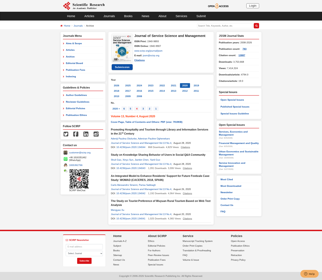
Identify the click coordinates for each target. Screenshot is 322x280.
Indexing (71, 76)
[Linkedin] (85, 134)
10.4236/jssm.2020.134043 (130, 168)
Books (128, 16)
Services (181, 16)
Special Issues (155, 264)
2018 (116, 91)
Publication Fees (75, 70)
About (162, 16)
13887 (241, 55)
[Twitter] (66, 134)
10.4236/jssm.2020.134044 (130, 147)
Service (188, 236)
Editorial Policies (75, 108)
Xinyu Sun (128, 159)
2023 (150, 85)
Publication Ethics (76, 115)
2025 (128, 85)
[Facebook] (75, 134)
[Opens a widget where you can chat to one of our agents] (309, 274)
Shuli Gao (116, 159)
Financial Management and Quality (239, 143)
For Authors (154, 250)
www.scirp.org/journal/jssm (148, 50)
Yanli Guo (155, 159)
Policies (236, 236)
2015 (150, 91)
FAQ (223, 211)
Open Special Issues (232, 99)
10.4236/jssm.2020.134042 (130, 193)
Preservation (237, 250)
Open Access (238, 241)
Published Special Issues (235, 106)
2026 (116, 85)
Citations (139, 60)
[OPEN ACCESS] (218, 5)
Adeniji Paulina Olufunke (124, 138)
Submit (201, 16)
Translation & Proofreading (197, 250)
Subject (117, 245)
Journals (109, 16)
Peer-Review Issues (158, 255)
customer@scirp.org (80, 152)
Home (71, 16)
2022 (162, 85)
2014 (162, 91)
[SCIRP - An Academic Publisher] (84, 5)
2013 (173, 91)
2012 (185, 91)
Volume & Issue (191, 260)
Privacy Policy (238, 260)
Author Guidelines (76, 95)
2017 (128, 91)
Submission (122, 67)
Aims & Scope (74, 43)
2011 (196, 91)
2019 (196, 85)
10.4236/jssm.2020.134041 (130, 218)
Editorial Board (74, 63)
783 (245, 49)
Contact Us (227, 205)
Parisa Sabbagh (147, 185)
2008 (139, 96)
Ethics (151, 241)
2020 (185, 85)
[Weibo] (96, 134)
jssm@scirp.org (151, 55)
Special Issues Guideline (235, 113)
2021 (173, 85)
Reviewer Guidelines (77, 101)
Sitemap (117, 255)
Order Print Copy (230, 198)
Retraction (236, 255)
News (145, 16)
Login (252, 5)
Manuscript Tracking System (198, 241)
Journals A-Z (120, 241)
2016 (139, 91)
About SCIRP (157, 236)
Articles (89, 16)
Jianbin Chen (142, 159)
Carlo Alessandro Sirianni (124, 185)
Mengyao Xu (117, 210)
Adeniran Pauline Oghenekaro (154, 138)
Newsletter (227, 192)
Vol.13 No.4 (165, 143)
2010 (116, 96)
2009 (128, 96)
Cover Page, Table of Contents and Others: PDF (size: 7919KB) (146, 122)
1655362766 (76, 165)
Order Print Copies (192, 245)
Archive (70, 56)
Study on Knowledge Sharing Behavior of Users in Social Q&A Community (158, 154)
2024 (139, 85)
